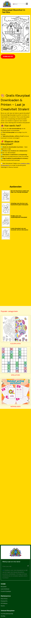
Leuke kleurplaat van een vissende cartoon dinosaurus (19, 229)
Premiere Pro (4, 601)
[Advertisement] (15, 76)
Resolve (3, 605)
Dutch (15, 4)
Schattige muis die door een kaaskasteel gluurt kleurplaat (19, 204)
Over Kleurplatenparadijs (7, 613)
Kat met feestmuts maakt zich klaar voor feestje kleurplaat (20, 191)
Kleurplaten (15, 343)
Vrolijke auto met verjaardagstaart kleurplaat (19, 216)
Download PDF (8, 56)
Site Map (3, 616)
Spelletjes (15, 375)
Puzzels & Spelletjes (6, 591)
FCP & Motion (4, 603)
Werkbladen (15, 406)
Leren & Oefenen (5, 589)
